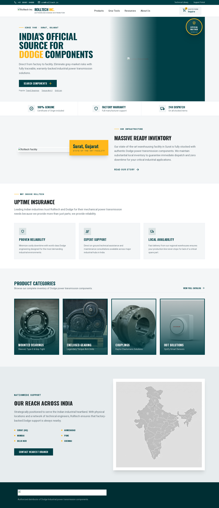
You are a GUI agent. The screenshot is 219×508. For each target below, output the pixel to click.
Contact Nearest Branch (33, 452)
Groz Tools (114, 10)
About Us (145, 10)
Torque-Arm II (47, 91)
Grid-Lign (58, 91)
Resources (130, 10)
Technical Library (181, 2)
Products (99, 10)
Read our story (126, 169)
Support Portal (199, 2)
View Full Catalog (194, 288)
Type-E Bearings (32, 91)
